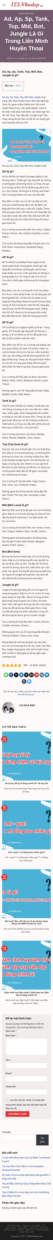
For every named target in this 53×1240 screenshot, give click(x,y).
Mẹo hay (30, 1230)
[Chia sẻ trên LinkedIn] (47, 674)
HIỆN (18, 86)
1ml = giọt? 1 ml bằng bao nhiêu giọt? (26, 852)
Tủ (44, 1226)
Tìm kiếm (6, 1132)
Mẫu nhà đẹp (13, 1226)
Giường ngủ (10, 1230)
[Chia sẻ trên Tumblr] (24, 681)
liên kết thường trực (26, 694)
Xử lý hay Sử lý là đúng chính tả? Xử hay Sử (26, 783)
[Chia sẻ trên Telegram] (29, 681)
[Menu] (4, 4)
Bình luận (11, 1035)
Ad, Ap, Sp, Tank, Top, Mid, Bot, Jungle (21, 97)
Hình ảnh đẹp (42, 1230)
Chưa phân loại (26, 13)
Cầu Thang (10, 1228)
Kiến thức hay (27, 1232)
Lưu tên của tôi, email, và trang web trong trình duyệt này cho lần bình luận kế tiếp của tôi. (26, 1104)
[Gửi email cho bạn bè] (31, 674)
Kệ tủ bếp (36, 1226)
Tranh (21, 1230)
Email (9, 1073)
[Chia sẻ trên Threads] (26, 674)
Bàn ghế (44, 1228)
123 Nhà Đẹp (40, 58)
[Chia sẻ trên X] (16, 674)
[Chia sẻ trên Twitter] (21, 674)
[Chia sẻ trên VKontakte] (41, 674)
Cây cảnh (23, 1228)
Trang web (11, 1086)
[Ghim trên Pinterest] (36, 674)
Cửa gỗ (25, 1226)
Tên (8, 1060)
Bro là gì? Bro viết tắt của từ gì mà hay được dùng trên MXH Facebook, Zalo (26, 922)
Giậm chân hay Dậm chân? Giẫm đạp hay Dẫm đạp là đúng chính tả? (26, 993)
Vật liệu (33, 1228)
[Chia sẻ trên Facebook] (11, 674)
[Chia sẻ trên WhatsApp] (6, 674)
